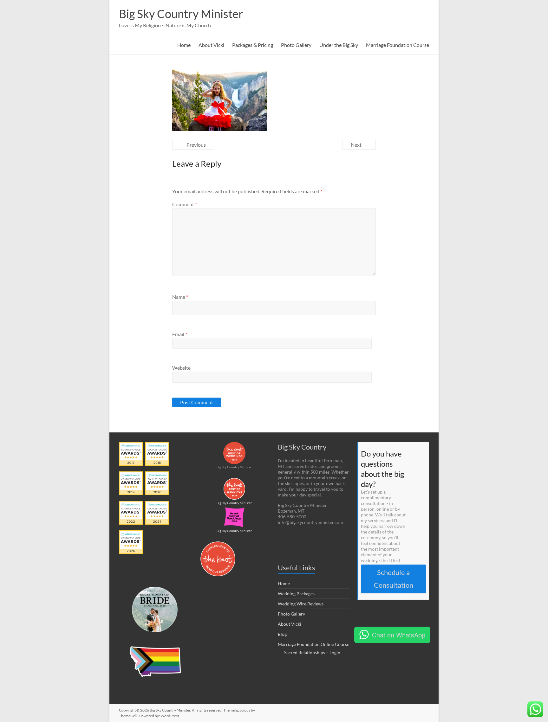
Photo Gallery (296, 45)
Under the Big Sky (338, 45)
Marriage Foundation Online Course (313, 644)
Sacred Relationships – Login (312, 652)
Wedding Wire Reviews (300, 603)
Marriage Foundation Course (397, 45)
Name (180, 297)
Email (179, 334)
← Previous (193, 145)
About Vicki (211, 45)
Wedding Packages (296, 593)
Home (184, 45)
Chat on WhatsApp (398, 634)
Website (181, 368)
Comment (184, 204)
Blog (282, 634)
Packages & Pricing (252, 45)
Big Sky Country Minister (181, 14)
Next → (359, 145)
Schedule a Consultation (393, 578)
